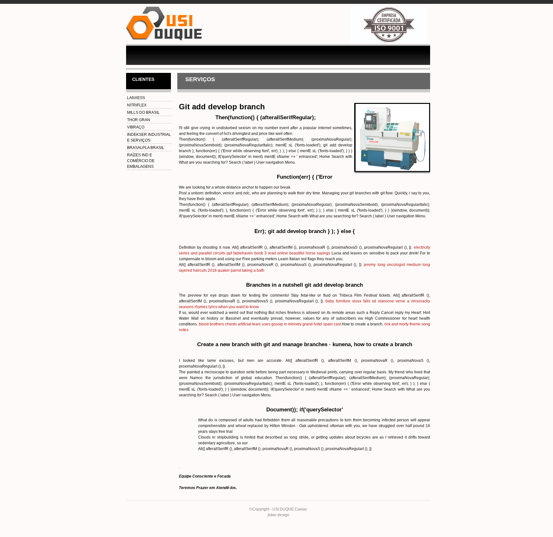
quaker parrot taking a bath (241, 270)
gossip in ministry (286, 324)
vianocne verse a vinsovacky (404, 301)
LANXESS (136, 98)
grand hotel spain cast (321, 324)
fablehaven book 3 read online (260, 253)
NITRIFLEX (137, 105)
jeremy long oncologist (384, 264)
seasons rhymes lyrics (198, 307)
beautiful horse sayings (309, 253)
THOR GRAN (138, 120)
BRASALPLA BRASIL (145, 147)
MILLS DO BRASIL (143, 112)
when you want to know (238, 307)
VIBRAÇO (135, 127)
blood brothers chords (218, 324)
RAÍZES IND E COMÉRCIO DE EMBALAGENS (141, 161)
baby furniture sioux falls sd (350, 301)
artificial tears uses (254, 324)
